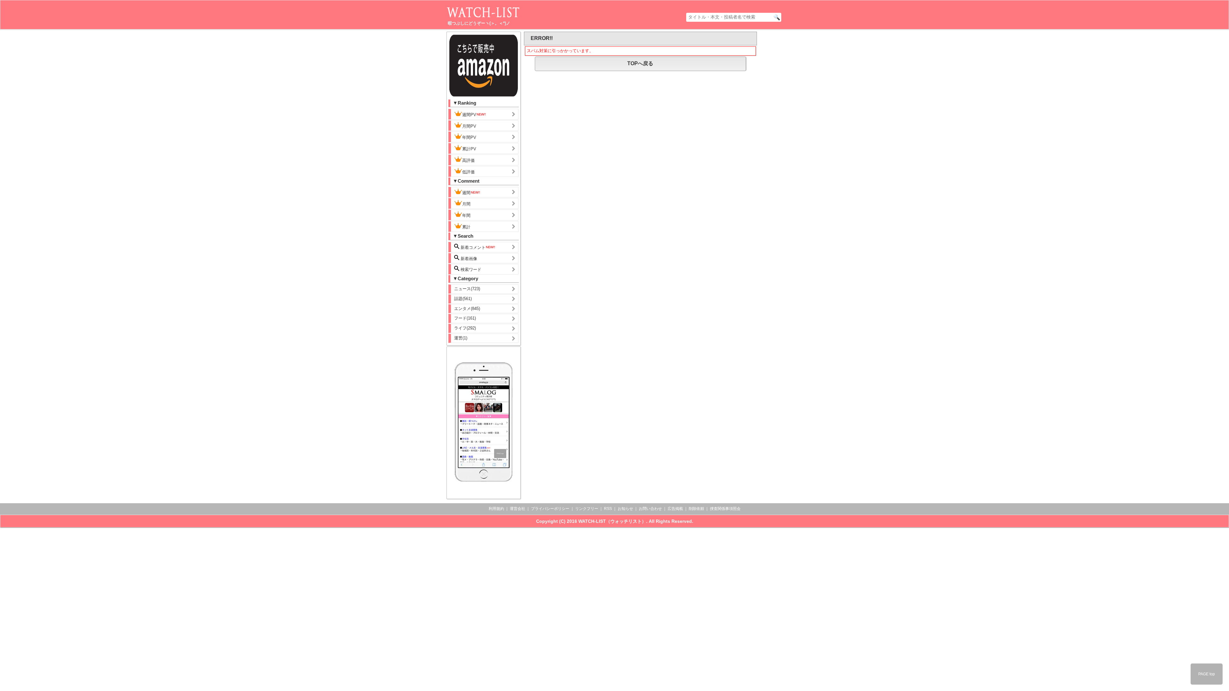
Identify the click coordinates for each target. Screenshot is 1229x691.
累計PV (469, 149)
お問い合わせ (650, 508)
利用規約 (496, 508)
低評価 (468, 172)
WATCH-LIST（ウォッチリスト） (612, 521)
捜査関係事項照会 (725, 508)
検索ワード (470, 269)
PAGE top (1206, 674)
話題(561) (463, 298)
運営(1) (460, 338)
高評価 (468, 160)
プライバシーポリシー (550, 508)
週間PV (469, 114)
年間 (466, 215)
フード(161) (465, 318)
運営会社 (517, 508)
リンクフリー (586, 508)
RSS (608, 508)
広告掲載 (675, 508)
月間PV (469, 126)
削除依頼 (696, 508)
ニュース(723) (467, 288)
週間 (466, 192)
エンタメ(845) (467, 308)
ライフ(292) (465, 328)
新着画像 (468, 258)
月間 (466, 204)
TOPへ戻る (640, 63)
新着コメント (472, 247)
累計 (466, 227)
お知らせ (625, 508)
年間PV (469, 137)
